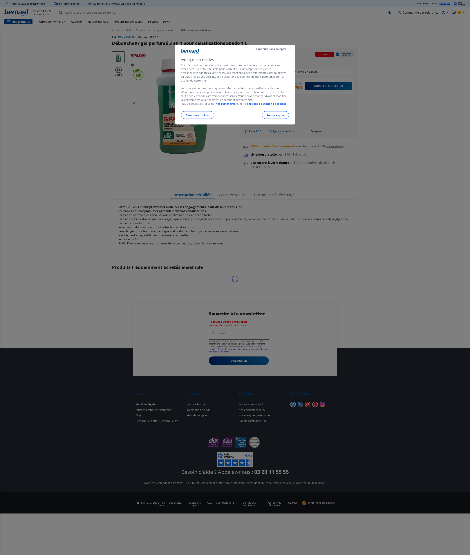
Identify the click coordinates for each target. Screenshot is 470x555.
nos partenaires (226, 103)
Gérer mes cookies (197, 115)
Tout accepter (275, 115)
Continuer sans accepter (271, 49)
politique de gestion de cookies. (267, 103)
